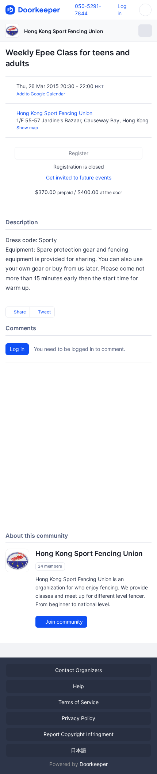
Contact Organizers (78, 670)
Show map (27, 127)
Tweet (44, 312)
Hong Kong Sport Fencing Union (63, 31)
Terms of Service (78, 702)
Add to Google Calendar (40, 93)
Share (19, 312)
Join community (63, 622)
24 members (50, 566)
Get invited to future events (78, 177)
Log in (17, 349)
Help (78, 686)
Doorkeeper (94, 764)
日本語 (78, 750)
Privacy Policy (78, 718)
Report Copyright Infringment (78, 734)
